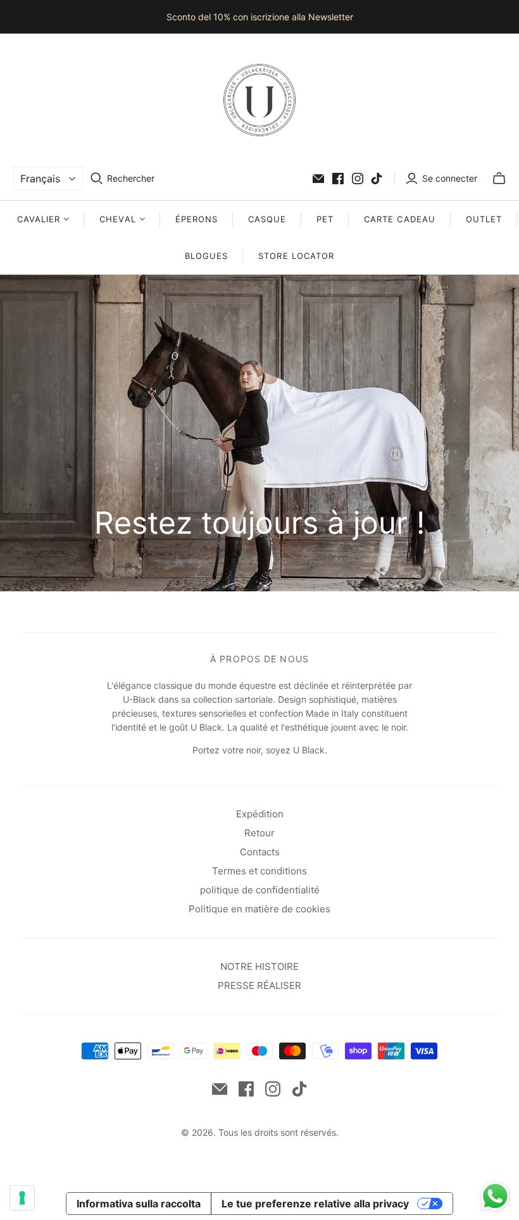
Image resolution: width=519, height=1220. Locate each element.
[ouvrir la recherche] (97, 178)
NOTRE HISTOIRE (259, 966)
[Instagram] (357, 178)
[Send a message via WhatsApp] (495, 1196)
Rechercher (130, 178)
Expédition (260, 814)
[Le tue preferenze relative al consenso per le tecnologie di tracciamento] (22, 1198)
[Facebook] (338, 178)
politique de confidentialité (260, 890)
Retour (259, 833)
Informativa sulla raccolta (139, 1203)
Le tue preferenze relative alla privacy (315, 1203)
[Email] (318, 178)
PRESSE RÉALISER (259, 985)
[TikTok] (376, 178)
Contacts (260, 852)
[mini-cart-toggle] (499, 179)
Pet (325, 219)
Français (40, 178)
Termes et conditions (259, 871)
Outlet (484, 219)
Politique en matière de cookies (259, 909)
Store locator (296, 256)
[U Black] (259, 100)
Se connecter (449, 178)
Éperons (196, 219)
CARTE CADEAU (399, 219)
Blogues (206, 256)
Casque (267, 219)
